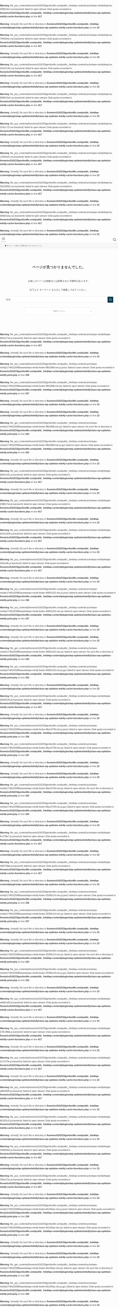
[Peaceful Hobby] (59, 239)
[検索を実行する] (110, 300)
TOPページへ (59, 311)
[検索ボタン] (114, 239)
